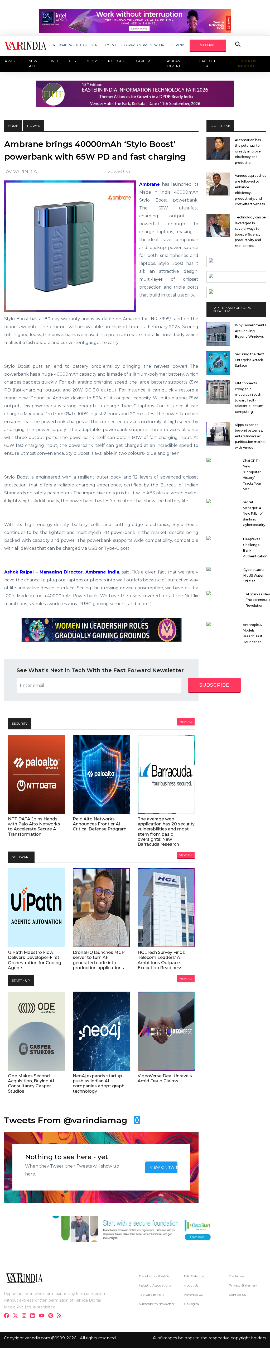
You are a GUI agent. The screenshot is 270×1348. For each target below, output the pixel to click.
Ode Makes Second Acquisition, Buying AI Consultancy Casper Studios (31, 1083)
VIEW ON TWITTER (163, 1167)
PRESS (147, 45)
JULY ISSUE (110, 45)
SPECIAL (159, 45)
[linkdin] (34, 1316)
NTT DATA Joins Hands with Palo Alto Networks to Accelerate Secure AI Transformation (34, 826)
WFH (55, 61)
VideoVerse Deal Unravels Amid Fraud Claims (165, 1078)
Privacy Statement (243, 1285)
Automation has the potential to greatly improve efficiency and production (248, 151)
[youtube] (43, 1316)
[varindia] (61, 1316)
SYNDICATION (78, 45)
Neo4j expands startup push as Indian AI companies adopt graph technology (98, 1083)
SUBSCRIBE (208, 45)
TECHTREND (175, 45)
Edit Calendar (194, 1276)
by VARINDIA (21, 171)
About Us (191, 1285)
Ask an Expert (174, 63)
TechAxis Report (247, 63)
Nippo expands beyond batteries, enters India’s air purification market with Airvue (250, 436)
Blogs (92, 61)
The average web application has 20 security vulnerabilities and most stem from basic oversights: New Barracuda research (166, 831)
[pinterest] (52, 1316)
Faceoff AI (207, 63)
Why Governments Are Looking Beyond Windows (250, 330)
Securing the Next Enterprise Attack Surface (249, 359)
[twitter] (17, 1316)
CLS (72, 61)
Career (143, 61)
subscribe (214, 685)
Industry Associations (155, 1285)
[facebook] (8, 1316)
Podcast (117, 61)
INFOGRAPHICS (130, 45)
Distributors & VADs (154, 1276)
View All (185, 721)
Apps (10, 61)
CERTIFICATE (58, 45)
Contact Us (237, 1295)
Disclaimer (237, 1276)
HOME (13, 126)
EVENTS (95, 45)
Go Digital (192, 1304)
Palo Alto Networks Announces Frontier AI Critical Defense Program (100, 823)
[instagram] (26, 1316)
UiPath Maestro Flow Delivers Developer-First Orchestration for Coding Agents (34, 960)
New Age (32, 63)
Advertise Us (193, 1295)
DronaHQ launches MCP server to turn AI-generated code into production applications (99, 960)
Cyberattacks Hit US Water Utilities (253, 575)
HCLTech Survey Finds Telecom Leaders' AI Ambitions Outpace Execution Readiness (161, 960)
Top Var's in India (151, 1295)
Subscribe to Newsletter (157, 1304)
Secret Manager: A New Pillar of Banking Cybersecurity (254, 513)
